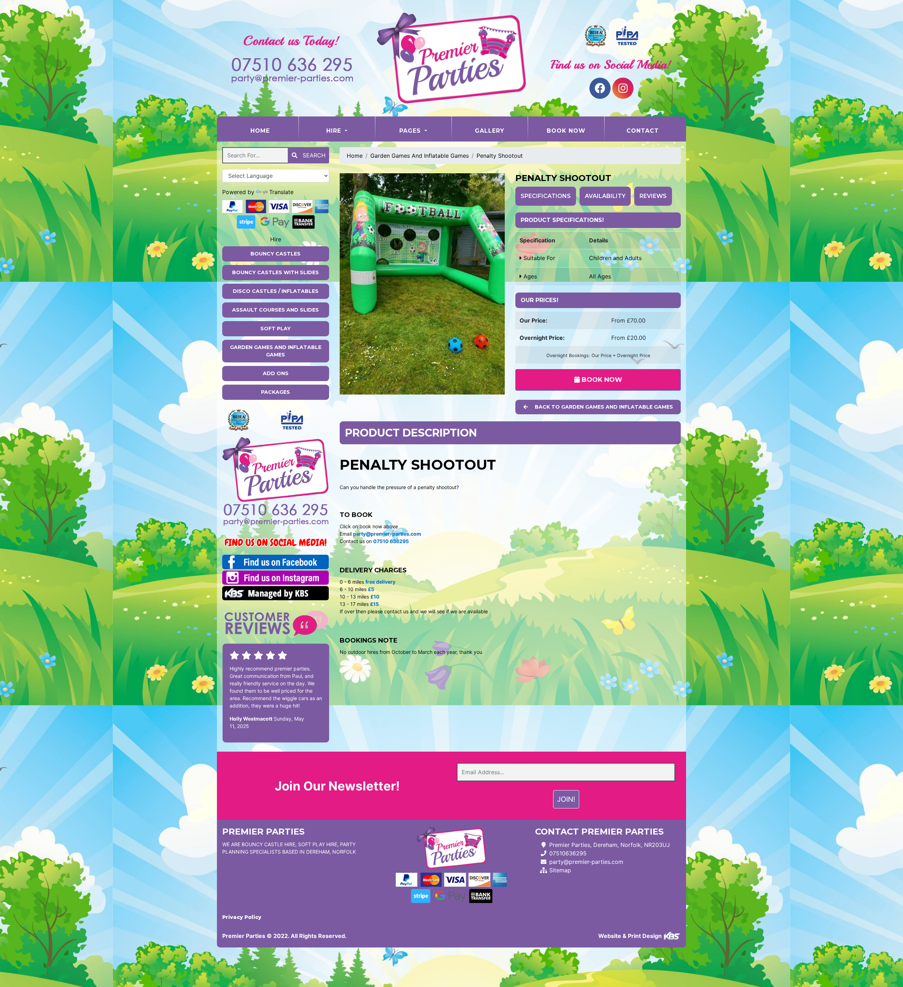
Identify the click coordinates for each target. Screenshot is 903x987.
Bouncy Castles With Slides (275, 272)
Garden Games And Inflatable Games (275, 351)
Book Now (566, 130)
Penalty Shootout (500, 155)
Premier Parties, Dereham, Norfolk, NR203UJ (609, 844)
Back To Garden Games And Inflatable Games (603, 407)
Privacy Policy (241, 917)
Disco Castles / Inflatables (276, 291)
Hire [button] (334, 130)
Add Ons (276, 373)
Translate (281, 191)
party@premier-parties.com (586, 861)
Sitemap (560, 870)
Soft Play (275, 328)
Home (274, 130)
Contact (642, 130)
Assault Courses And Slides (275, 310)
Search (313, 155)
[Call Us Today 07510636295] (275, 509)
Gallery (489, 130)
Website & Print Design (630, 935)
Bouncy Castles (275, 254)
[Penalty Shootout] (422, 284)
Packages (275, 392)
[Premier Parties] (451, 58)
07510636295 (568, 853)
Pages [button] (411, 130)
